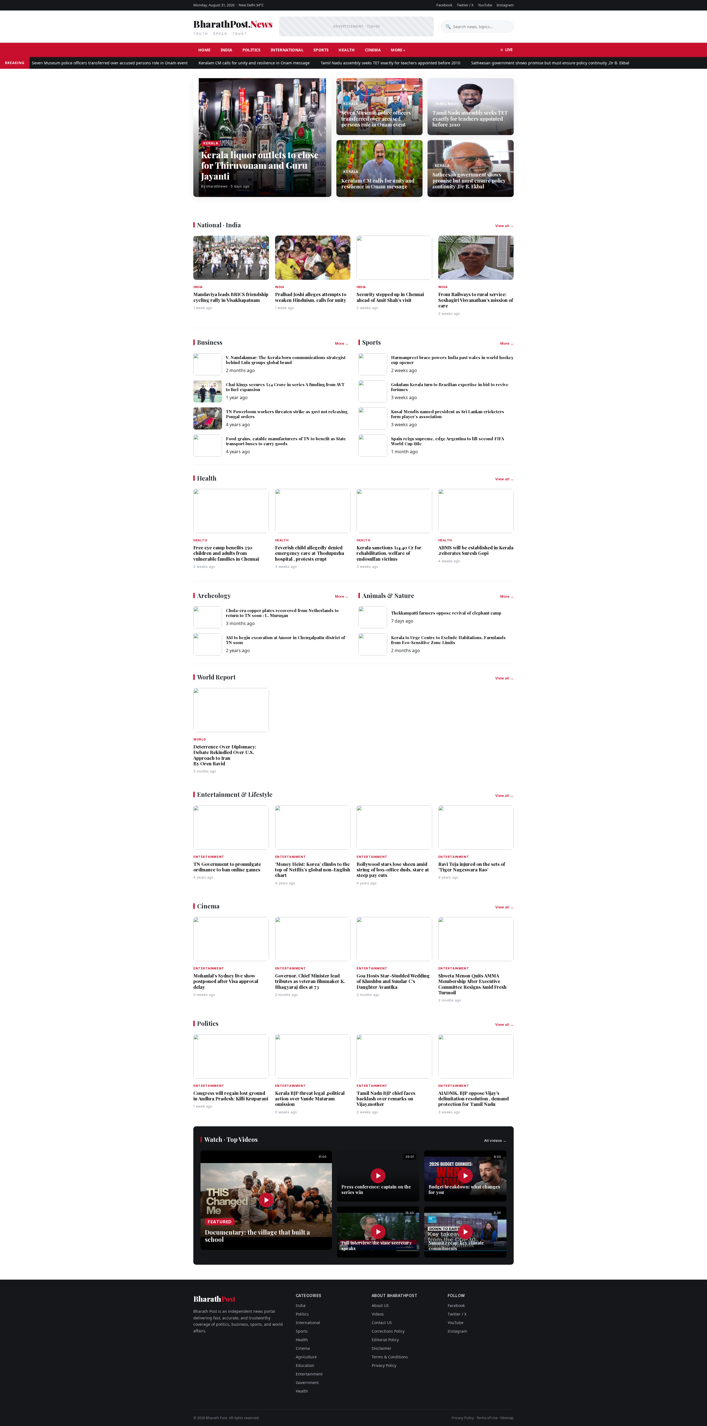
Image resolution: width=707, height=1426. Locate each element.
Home (204, 49)
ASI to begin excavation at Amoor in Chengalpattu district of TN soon (285, 640)
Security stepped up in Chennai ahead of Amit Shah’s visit (390, 297)
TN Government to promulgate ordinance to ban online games (227, 867)
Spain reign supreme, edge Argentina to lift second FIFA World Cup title (447, 441)
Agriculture (306, 1356)
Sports (321, 49)
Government (307, 1382)
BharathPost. (232, 26)
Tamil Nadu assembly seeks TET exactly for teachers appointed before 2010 (358, 62)
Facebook (444, 4)
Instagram (505, 4)
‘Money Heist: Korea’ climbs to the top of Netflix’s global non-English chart (312, 869)
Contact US (382, 1322)
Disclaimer (381, 1348)
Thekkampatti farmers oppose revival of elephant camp (446, 613)
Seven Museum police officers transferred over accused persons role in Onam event (78, 62)
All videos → (495, 1140)
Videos (378, 1314)
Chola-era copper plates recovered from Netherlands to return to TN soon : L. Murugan (282, 613)
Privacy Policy (384, 1365)
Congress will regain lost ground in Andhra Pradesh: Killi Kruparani (230, 1095)
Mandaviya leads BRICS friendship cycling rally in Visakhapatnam (230, 297)
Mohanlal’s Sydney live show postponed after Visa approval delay (225, 981)
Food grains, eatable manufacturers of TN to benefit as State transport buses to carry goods (286, 441)
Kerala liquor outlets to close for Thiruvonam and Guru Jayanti (259, 165)
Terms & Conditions (390, 1356)
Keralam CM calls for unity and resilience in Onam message (222, 62)
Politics (251, 49)
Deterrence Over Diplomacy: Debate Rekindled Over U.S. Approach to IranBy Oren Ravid (224, 755)
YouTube (485, 4)
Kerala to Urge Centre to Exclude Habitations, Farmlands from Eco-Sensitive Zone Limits (448, 640)
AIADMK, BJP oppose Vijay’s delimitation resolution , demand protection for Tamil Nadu (473, 1098)
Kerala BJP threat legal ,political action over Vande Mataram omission (310, 1098)
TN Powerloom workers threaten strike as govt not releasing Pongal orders (286, 414)
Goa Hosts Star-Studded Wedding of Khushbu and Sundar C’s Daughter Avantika (393, 981)
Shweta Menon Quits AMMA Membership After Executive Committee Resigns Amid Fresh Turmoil (472, 983)
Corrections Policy (388, 1331)
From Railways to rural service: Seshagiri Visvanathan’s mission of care (475, 300)
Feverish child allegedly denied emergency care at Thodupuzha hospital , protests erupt (309, 553)
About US (380, 1305)
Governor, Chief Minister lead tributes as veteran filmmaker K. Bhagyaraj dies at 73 (310, 981)
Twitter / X (465, 4)
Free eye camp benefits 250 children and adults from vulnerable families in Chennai (226, 553)
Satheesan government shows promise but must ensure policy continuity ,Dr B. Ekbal (518, 62)
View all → (504, 225)
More (397, 49)
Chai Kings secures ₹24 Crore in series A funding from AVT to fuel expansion (285, 387)
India (227, 49)
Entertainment (309, 1374)
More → (342, 343)
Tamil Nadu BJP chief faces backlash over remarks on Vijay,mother (386, 1098)
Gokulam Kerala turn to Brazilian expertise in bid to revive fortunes (449, 387)
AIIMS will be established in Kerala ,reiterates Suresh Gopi (475, 550)
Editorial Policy (385, 1339)
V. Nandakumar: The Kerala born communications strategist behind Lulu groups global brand (285, 360)
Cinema (373, 49)
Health (347, 49)
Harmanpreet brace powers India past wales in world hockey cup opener (452, 360)
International (287, 49)
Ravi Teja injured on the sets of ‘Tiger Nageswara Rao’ (471, 867)
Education (305, 1365)
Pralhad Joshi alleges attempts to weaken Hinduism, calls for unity (310, 297)
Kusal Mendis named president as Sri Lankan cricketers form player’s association (447, 414)
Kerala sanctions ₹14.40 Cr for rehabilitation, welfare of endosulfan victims (389, 553)
